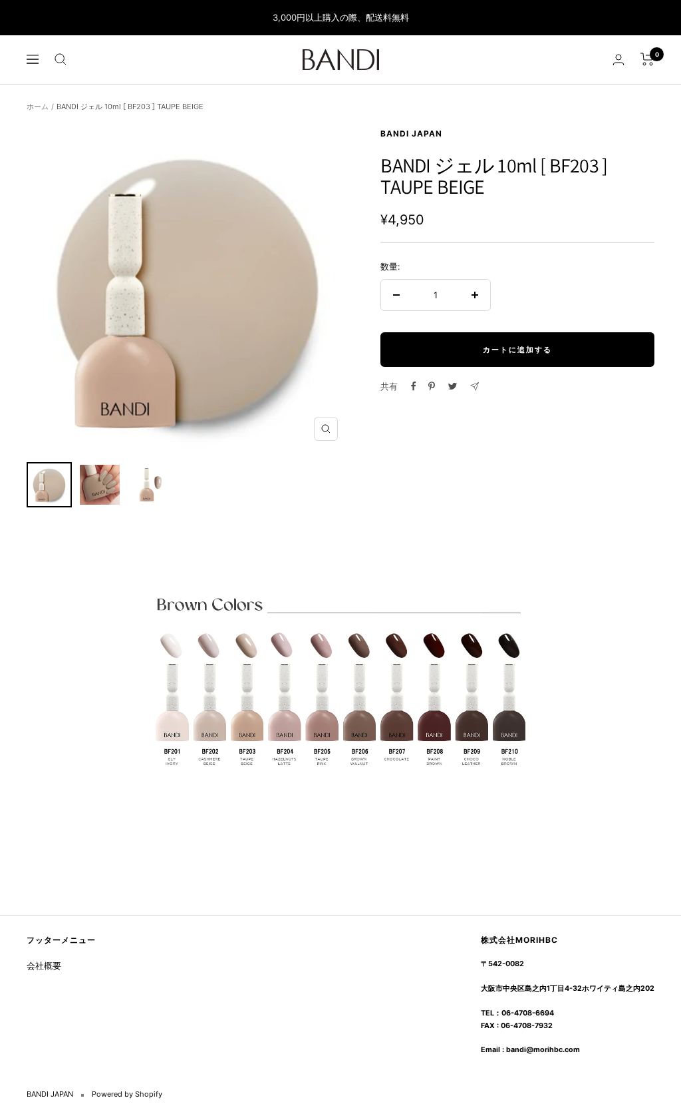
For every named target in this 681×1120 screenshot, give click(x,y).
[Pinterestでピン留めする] (431, 386)
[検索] (61, 59)
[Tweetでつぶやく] (452, 386)
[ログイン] (618, 59)
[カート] (647, 59)
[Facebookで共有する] (413, 386)
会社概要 (44, 965)
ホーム (38, 106)
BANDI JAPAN (411, 134)
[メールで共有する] (474, 386)
